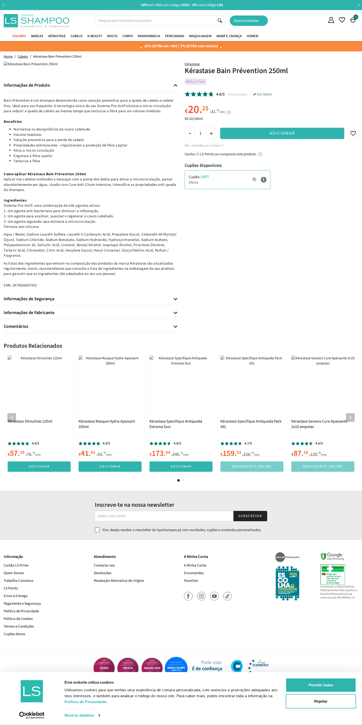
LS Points (11, 588)
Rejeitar (321, 701)
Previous (3, 5)
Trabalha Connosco (18, 580)
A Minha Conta (195, 565)
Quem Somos (320, 20)
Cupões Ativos (14, 634)
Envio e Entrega (16, 596)
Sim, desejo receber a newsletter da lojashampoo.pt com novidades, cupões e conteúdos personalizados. (182, 530)
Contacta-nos (104, 565)
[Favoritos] (342, 20)
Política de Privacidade (21, 611)
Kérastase (192, 64)
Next (359, 5)
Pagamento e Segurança (22, 603)
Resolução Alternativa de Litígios (119, 580)
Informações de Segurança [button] (29, 299)
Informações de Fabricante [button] (29, 312)
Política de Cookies (18, 618)
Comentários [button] (16, 326)
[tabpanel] (39, 414)
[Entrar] (331, 20)
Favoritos (191, 580)
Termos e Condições (19, 626)
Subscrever (250, 516)
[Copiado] (254, 180)
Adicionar (282, 133)
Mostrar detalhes (79, 715)
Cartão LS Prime (16, 565)
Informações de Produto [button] (27, 85)
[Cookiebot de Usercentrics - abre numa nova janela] (31, 715)
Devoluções (102, 573)
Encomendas (194, 573)
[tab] (90, 85)
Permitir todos (321, 685)
